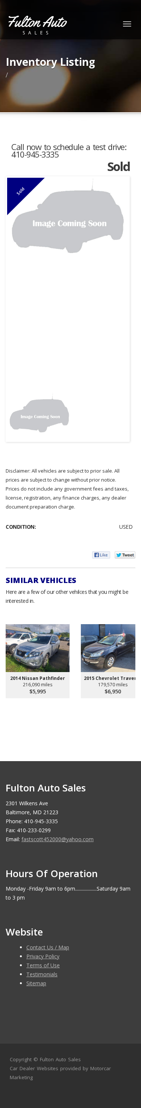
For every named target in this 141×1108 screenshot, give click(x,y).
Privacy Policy (42, 956)
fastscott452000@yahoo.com (57, 839)
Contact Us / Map (47, 947)
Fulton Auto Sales (60, 1059)
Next (116, 413)
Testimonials (42, 974)
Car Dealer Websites (34, 1068)
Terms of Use (43, 965)
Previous (18, 413)
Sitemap (36, 983)
